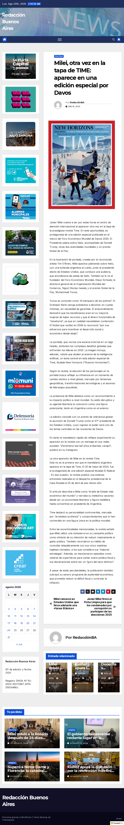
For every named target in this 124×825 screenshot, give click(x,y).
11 (15, 616)
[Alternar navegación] (59, 39)
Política (59, 56)
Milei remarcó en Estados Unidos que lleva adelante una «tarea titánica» (66, 603)
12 (21, 616)
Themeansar (8, 820)
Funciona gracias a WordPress (17, 817)
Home (119, 818)
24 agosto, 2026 (19, 743)
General (72, 730)
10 (9, 616)
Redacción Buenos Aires (13, 21)
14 (34, 616)
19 (21, 623)
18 (15, 623)
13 (28, 616)
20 (27, 623)
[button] (113, 39)
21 (34, 623)
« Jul (19, 644)
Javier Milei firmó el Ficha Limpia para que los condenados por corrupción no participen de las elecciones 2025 (98, 606)
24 (8, 630)
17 (9, 623)
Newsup (43, 817)
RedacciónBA (77, 102)
